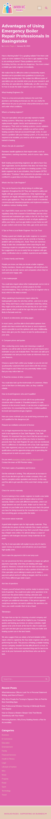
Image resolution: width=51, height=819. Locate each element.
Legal (4, 763)
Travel (4, 795)
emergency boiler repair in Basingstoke (27, 459)
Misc (4, 771)
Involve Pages (9, 46)
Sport (4, 787)
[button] (39, 8)
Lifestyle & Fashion (9, 767)
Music (4, 775)
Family (4, 751)
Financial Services (9, 755)
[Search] (46, 679)
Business (5, 735)
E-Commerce (7, 739)
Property (5, 779)
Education (5, 743)
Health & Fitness (8, 759)
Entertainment (7, 747)
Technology (6, 791)
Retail (4, 783)
